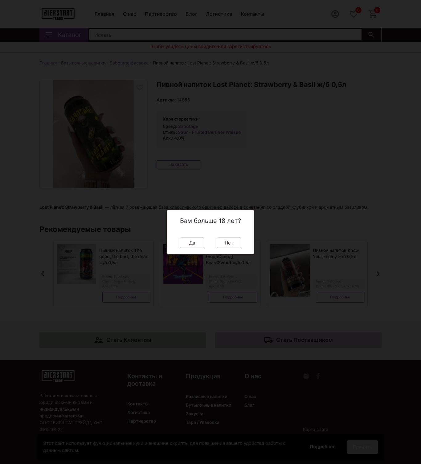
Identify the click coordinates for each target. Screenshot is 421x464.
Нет (229, 242)
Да (192, 242)
